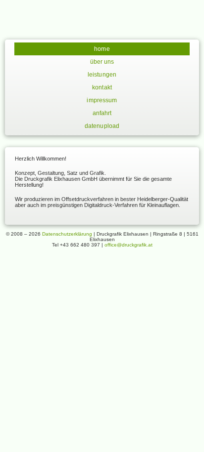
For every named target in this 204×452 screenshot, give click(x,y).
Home (101, 48)
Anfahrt (102, 113)
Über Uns (102, 61)
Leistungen (102, 74)
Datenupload (102, 126)
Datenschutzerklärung (67, 234)
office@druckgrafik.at (128, 244)
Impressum (102, 100)
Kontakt (102, 87)
